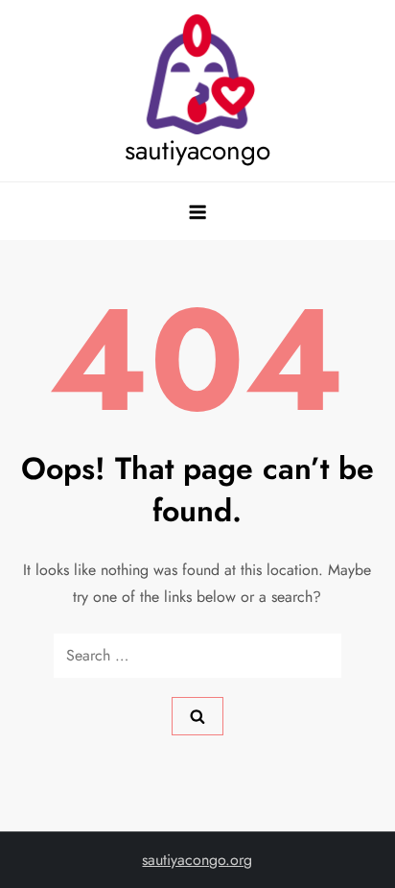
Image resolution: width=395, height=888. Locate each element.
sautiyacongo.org (197, 860)
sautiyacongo (197, 150)
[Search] (197, 716)
